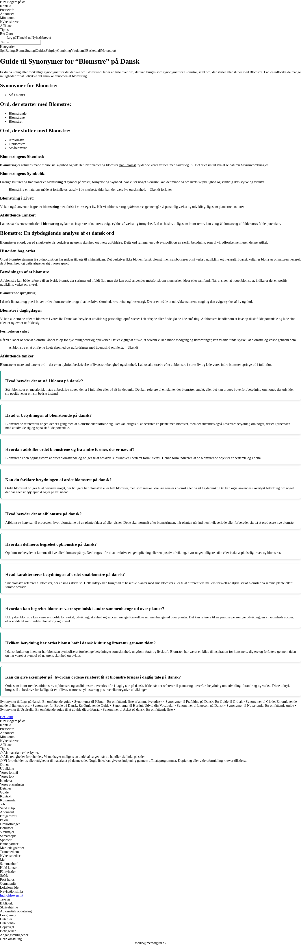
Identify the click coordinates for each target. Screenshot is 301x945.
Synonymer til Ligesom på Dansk (200, 705)
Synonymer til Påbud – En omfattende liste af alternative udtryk (118, 701)
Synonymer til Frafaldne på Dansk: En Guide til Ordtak (204, 701)
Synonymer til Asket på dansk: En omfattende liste (138, 709)
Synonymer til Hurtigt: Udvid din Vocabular (143, 705)
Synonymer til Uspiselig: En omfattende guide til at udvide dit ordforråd (50, 709)
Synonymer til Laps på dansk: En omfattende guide (35, 701)
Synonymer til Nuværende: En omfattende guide (260, 705)
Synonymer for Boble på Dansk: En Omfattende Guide (71, 705)
